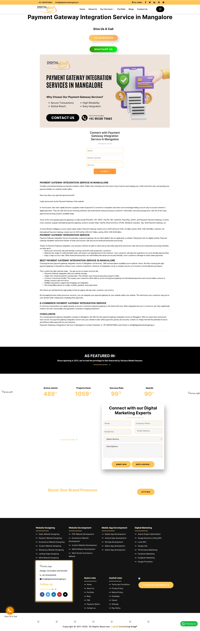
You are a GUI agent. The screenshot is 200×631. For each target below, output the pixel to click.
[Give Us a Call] (10, 610)
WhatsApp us (103, 49)
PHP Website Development (82, 534)
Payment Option (93, 604)
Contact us (91, 608)
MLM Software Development (82, 549)
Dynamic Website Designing (50, 538)
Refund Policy (117, 592)
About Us (92, 9)
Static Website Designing (48, 534)
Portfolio (121, 9)
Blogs (131, 9)
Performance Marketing (146, 550)
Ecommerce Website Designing (51, 542)
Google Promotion (144, 562)
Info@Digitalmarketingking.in (67, 2)
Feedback (115, 596)
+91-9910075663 (45, 2)
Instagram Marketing (145, 558)
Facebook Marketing (145, 554)
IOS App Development (113, 542)
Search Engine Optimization (148, 534)
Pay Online (115, 608)
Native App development (114, 546)
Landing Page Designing (48, 554)
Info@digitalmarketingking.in (141, 325)
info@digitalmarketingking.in (54, 579)
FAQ (88, 600)
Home (82, 9)
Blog (88, 596)
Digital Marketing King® (124, 626)
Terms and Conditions (120, 584)
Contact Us (142, 9)
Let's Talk (145, 492)
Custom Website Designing (49, 546)
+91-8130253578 (103, 38)
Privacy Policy (117, 588)
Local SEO (141, 542)
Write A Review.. (143, 464)
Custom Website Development (83, 545)
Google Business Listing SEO (149, 538)
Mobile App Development (114, 534)
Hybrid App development (114, 550)
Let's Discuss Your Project (155, 585)
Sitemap (114, 604)
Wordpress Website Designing (51, 550)
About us (90, 588)
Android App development (114, 538)
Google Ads (141, 546)
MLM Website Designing (48, 558)
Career (114, 600)
